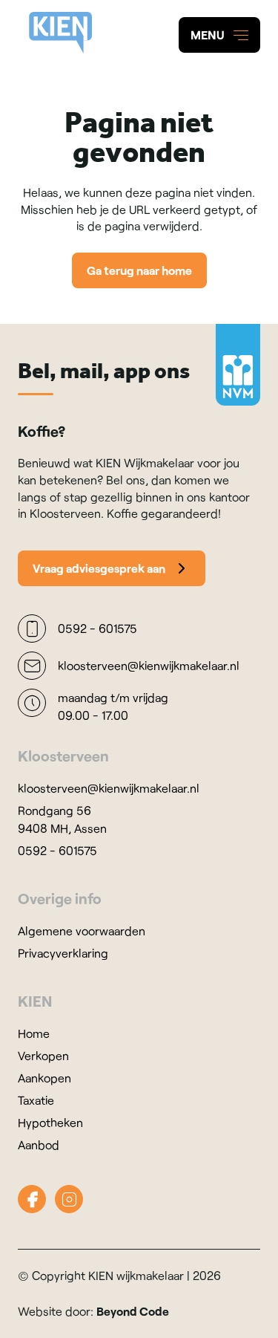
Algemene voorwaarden (81, 930)
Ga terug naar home (139, 270)
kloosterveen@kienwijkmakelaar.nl (108, 788)
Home (34, 1033)
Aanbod (38, 1144)
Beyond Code (132, 1311)
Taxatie (36, 1100)
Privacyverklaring (63, 953)
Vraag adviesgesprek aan (99, 568)
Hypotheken (50, 1122)
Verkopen (43, 1055)
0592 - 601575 (57, 850)
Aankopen (44, 1078)
